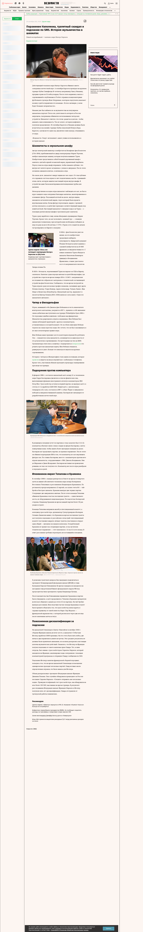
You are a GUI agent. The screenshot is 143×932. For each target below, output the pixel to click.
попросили (77, 344)
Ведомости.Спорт (31, 41)
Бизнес (24, 7)
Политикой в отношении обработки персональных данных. (70, 930)
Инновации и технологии (104, 10)
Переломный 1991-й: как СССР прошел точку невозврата (57, 14)
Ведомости (7, 10)
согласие (58, 928)
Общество (93, 7)
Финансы (41, 7)
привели (35, 360)
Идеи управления (37, 10)
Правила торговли (24, 10)
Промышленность (88, 10)
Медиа (67, 7)
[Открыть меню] (116, 3)
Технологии (59, 7)
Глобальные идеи (14, 7)
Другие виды (46, 21)
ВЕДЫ (14, 10)
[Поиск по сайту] (105, 3)
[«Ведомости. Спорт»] (52, 3)
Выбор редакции (31, 14)
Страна (79, 10)
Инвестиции (49, 7)
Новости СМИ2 (31, 729)
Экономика (32, 7)
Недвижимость (75, 7)
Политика (85, 7)
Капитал (72, 10)
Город (47, 10)
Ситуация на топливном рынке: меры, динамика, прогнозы (95, 14)
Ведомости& (55, 10)
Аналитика (64, 10)
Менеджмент (103, 7)
